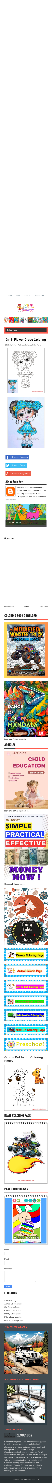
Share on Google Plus (21, 473)
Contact (28, 295)
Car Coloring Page (11, 1307)
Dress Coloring (25, 345)
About (18, 295)
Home (10, 295)
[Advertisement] (26, 26)
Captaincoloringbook (30, 1479)
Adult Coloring (10, 1300)
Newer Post (9, 607)
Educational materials (13, 1317)
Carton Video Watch (12, 1310)
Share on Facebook (20, 457)
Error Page (39, 295)
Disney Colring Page (12, 1314)
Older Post (43, 607)
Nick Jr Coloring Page (13, 1320)
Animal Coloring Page (13, 1304)
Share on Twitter (18, 465)
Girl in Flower (36, 345)
